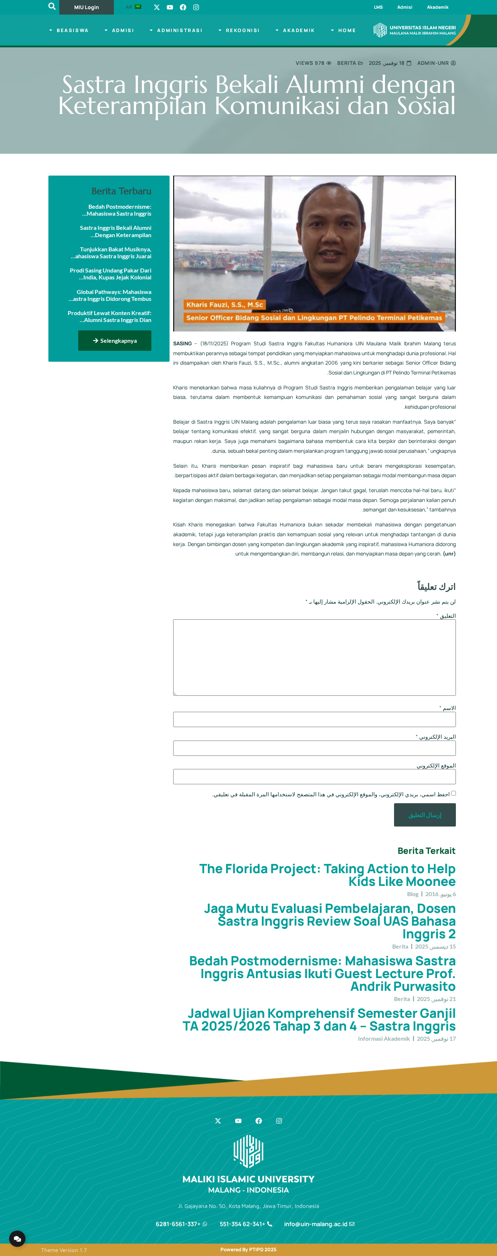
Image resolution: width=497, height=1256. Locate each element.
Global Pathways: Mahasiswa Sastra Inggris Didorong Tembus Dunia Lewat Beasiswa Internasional (110, 295)
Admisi (405, 7)
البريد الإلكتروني (436, 736)
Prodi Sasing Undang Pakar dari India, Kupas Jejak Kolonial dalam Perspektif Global (110, 273)
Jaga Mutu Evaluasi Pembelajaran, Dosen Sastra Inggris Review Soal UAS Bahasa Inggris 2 (330, 920)
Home (347, 30)
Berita (346, 62)
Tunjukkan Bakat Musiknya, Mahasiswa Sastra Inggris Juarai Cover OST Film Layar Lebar (110, 252)
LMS (378, 7)
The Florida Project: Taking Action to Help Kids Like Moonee (327, 875)
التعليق (446, 616)
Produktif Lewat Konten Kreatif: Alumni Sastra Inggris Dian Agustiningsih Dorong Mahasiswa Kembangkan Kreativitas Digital (109, 316)
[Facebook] (183, 7)
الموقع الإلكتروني (436, 765)
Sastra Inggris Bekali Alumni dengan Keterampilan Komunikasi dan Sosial (115, 231)
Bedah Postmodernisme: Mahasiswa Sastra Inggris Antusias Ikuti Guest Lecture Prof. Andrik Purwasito (322, 973)
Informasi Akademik (384, 1038)
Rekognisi (243, 30)
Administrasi (180, 30)
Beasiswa (73, 30)
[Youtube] (169, 7)
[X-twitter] (156, 7)
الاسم (447, 708)
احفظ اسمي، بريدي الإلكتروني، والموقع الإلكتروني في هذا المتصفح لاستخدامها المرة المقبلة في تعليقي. (331, 794)
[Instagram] (196, 7)
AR (130, 7)
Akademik (438, 7)
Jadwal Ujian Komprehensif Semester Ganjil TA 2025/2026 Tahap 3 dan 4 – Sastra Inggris (319, 1019)
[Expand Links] (17, 1239)
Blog (412, 893)
